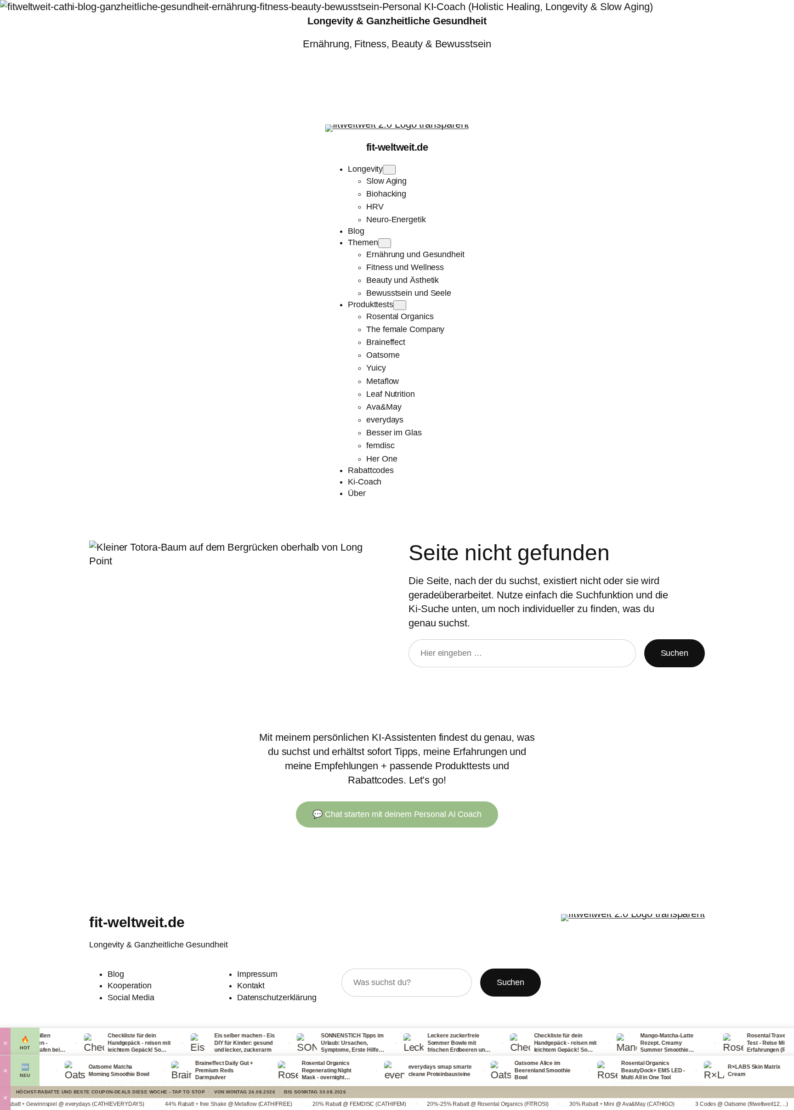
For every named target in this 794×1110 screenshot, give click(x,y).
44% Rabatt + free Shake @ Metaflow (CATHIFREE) (178, 1104)
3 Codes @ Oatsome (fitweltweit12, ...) (692, 1104)
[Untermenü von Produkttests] (399, 305)
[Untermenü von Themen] (384, 243)
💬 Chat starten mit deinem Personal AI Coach (397, 814)
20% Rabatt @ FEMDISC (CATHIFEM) (310, 1104)
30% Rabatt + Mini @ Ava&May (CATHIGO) (572, 1104)
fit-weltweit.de (397, 147)
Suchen (674, 653)
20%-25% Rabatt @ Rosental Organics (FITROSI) (438, 1104)
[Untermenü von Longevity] (389, 170)
